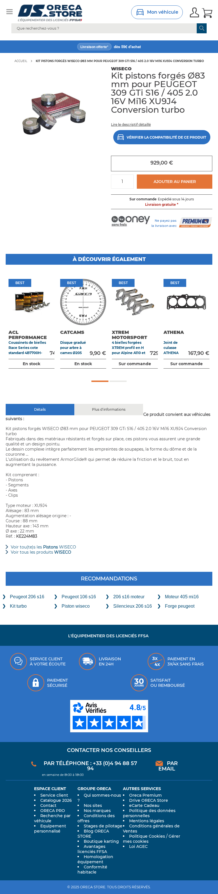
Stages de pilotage (103, 826)
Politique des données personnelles (149, 813)
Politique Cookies (147, 836)
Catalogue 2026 (56, 800)
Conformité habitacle (92, 869)
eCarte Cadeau (144, 805)
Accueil (20, 61)
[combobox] (109, 28)
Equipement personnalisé (50, 828)
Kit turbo (18, 606)
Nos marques (97, 810)
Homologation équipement (95, 859)
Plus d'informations (108, 409)
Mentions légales (146, 820)
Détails (40, 409)
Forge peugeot (179, 606)
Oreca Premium (145, 795)
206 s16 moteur (128, 596)
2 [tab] (118, 381)
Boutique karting (101, 841)
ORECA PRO (52, 810)
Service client (54, 795)
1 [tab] (99, 381)
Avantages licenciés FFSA (92, 849)
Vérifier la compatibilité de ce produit (166, 137)
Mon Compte (194, 13)
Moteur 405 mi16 (182, 596)
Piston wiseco (76, 606)
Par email (168, 766)
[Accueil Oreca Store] (58, 13)
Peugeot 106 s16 (79, 596)
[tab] (40, 409)
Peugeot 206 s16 (27, 596)
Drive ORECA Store (148, 800)
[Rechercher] (202, 28)
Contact (48, 805)
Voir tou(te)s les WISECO (43, 547)
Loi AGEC (138, 846)
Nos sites (93, 805)
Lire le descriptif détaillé (131, 124)
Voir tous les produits (41, 552)
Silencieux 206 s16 (132, 606)
